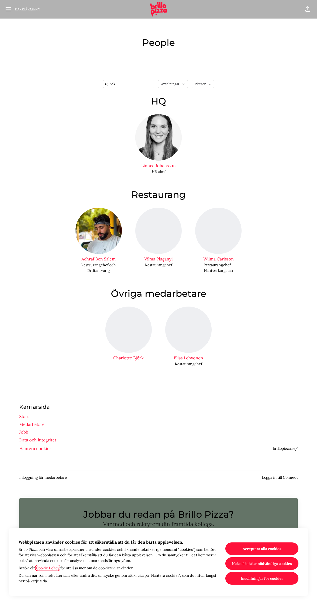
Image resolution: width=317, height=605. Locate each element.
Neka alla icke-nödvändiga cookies (262, 563)
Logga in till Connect (280, 477)
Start (24, 416)
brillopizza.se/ (285, 448)
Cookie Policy (47, 568)
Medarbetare (32, 424)
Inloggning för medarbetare (43, 477)
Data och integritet (37, 440)
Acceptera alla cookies (262, 548)
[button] (307, 9)
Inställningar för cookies (262, 578)
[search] (129, 84)
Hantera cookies (35, 448)
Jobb (23, 432)
